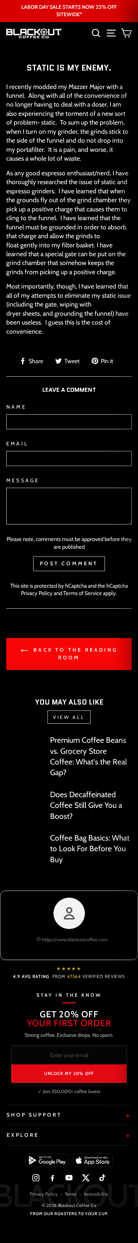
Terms (71, 1194)
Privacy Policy (37, 593)
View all (69, 717)
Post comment (69, 563)
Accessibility (96, 1194)
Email (17, 444)
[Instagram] (36, 1178)
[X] (85, 1178)
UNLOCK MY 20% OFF (69, 1073)
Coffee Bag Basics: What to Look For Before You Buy (90, 848)
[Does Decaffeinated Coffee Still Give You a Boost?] (25, 799)
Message (22, 480)
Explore (23, 1135)
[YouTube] (69, 1178)
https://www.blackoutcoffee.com (74, 939)
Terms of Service (82, 593)
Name (16, 407)
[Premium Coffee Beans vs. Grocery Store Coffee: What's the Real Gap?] (25, 745)
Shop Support (34, 1114)
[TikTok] (102, 1178)
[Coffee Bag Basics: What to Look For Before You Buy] (25, 843)
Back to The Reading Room (74, 653)
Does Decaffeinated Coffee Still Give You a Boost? (86, 805)
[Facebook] (52, 1178)
